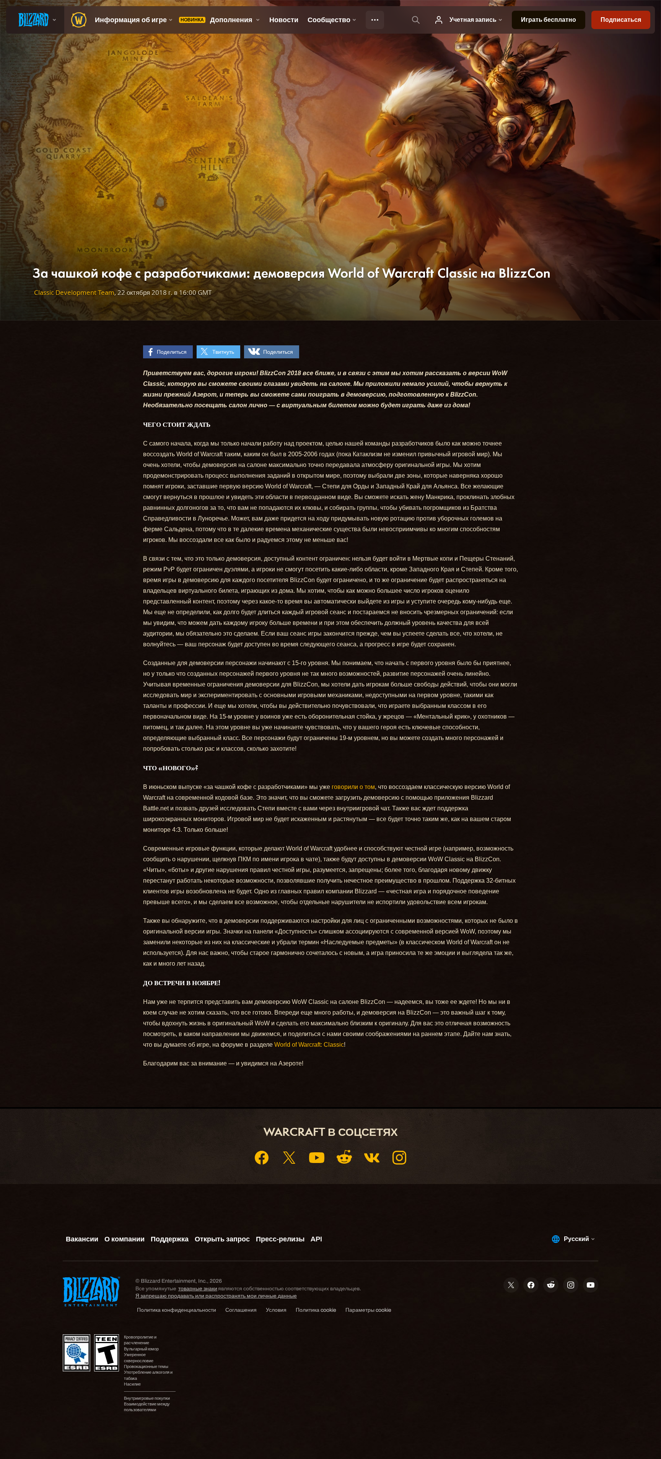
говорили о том (353, 787)
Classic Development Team (74, 292)
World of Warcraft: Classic (309, 1044)
